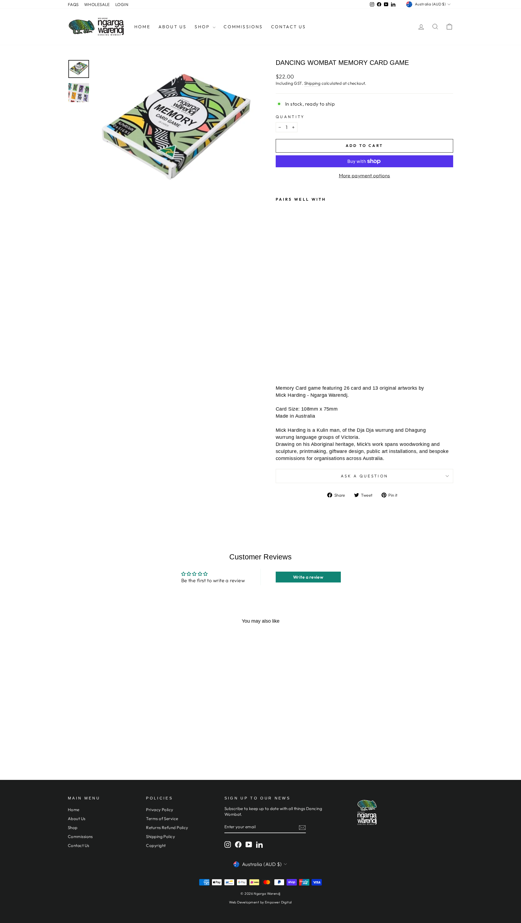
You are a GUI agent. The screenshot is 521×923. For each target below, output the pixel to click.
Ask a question (364, 476)
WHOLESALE (97, 4)
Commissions (243, 26)
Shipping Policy (160, 836)
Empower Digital (278, 902)
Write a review (308, 577)
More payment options (364, 175)
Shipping (312, 83)
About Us (172, 26)
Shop (203, 26)
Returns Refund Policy (167, 827)
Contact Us (288, 26)
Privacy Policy (159, 809)
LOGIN (121, 4)
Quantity (290, 116)
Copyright (156, 845)
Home (142, 26)
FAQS (73, 4)
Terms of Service (162, 818)
